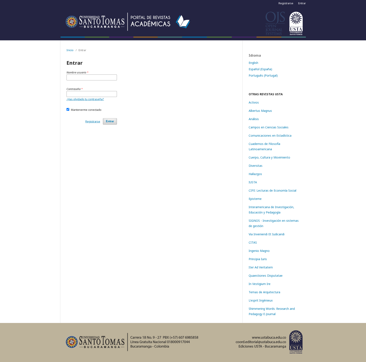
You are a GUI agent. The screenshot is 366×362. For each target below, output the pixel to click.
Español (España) (260, 69)
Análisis (254, 119)
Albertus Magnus (260, 111)
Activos (254, 102)
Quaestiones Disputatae (266, 276)
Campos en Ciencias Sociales (268, 127)
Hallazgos (255, 174)
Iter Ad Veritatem (261, 267)
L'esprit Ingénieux (261, 300)
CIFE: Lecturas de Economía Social (272, 190)
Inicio (70, 50)
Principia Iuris (258, 259)
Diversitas (255, 166)
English (253, 63)
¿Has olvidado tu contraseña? (85, 99)
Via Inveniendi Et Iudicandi (266, 234)
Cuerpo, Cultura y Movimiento (269, 157)
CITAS (253, 242)
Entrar (302, 3)
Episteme (255, 199)
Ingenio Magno (259, 251)
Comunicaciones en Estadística (270, 135)
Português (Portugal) (263, 75)
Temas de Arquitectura (264, 292)
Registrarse (286, 3)
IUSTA (253, 182)
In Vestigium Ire (259, 284)
